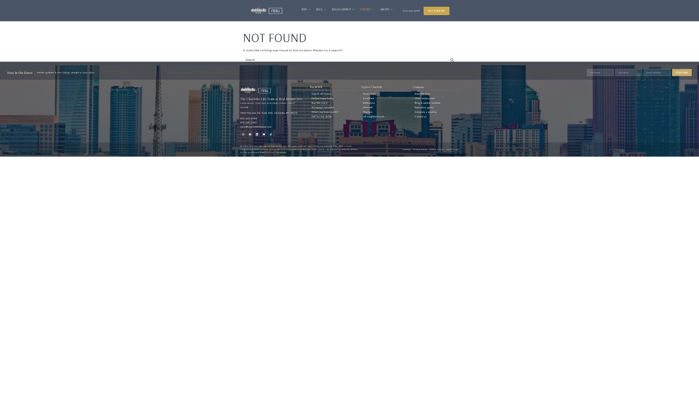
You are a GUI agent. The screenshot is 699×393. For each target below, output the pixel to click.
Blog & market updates (428, 103)
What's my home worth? (325, 112)
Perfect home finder (323, 98)
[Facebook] (250, 134)
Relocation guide (424, 107)
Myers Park (369, 94)
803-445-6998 (411, 11)
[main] (349, 36)
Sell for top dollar (322, 116)
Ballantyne (369, 103)
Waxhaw (367, 112)
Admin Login (452, 149)
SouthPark (368, 98)
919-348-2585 (248, 122)
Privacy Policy (420, 149)
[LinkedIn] (257, 134)
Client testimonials (425, 98)
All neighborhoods (374, 116)
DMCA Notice (437, 149)
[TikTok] (270, 134)
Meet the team (422, 94)
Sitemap (407, 149)
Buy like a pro (319, 103)
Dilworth (367, 107)
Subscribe (682, 72)
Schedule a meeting (426, 112)
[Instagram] (243, 134)
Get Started (436, 11)
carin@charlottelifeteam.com (255, 126)
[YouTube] (263, 134)
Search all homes (321, 94)
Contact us (420, 116)
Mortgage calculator (323, 107)
